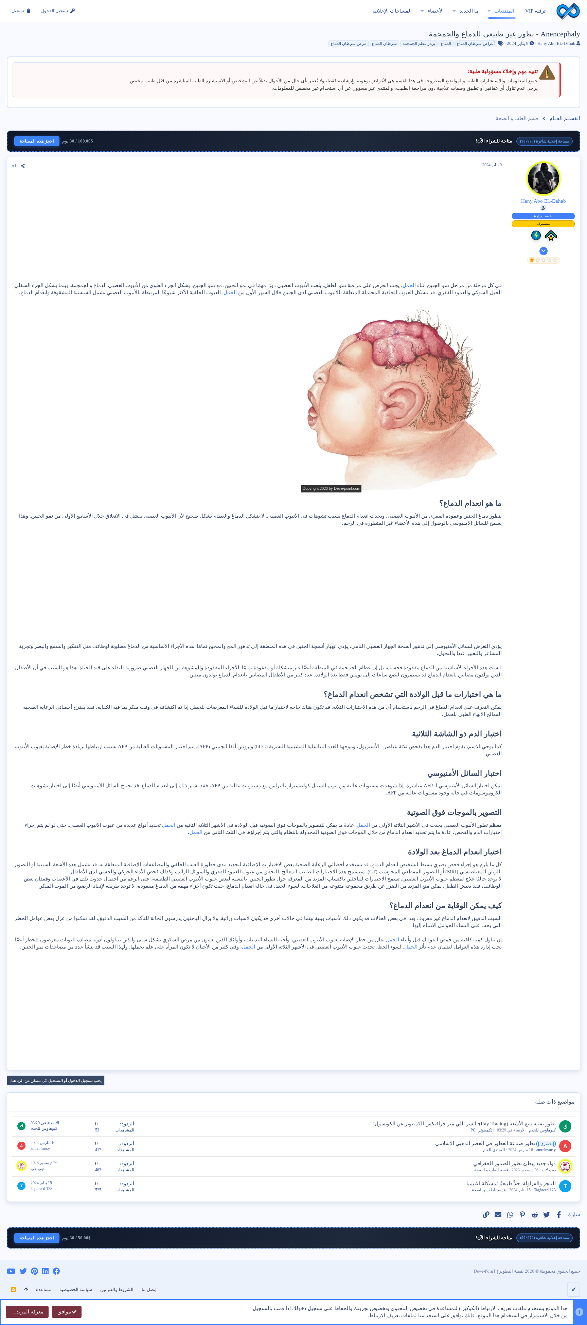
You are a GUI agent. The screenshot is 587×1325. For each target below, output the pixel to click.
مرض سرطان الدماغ (348, 43)
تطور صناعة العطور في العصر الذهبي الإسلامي (485, 1143)
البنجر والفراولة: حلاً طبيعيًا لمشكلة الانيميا (511, 1183)
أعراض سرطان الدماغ (476, 43)
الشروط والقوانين (117, 1289)
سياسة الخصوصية (75, 1289)
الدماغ (446, 43)
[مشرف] (551, 235)
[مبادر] (536, 235)
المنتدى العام (494, 1149)
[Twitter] (23, 1271)
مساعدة (43, 1289)
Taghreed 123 (545, 1190)
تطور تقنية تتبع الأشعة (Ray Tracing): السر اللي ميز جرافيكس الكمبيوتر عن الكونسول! (464, 1123)
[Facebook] (56, 1271)
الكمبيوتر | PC (482, 1130)
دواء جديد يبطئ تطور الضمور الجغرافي (514, 1163)
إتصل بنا (149, 1289)
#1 (14, 166)
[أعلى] (26, 1289)
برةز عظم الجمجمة (419, 43)
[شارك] (23, 166)
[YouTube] (11, 1271)
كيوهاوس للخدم (542, 1130)
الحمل (409, 285)
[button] (489, 11)
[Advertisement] (257, 227)
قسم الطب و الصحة (491, 1170)
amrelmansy (546, 1149)
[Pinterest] (34, 1271)
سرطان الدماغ (384, 43)
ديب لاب (549, 1170)
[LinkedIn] (45, 1271)
